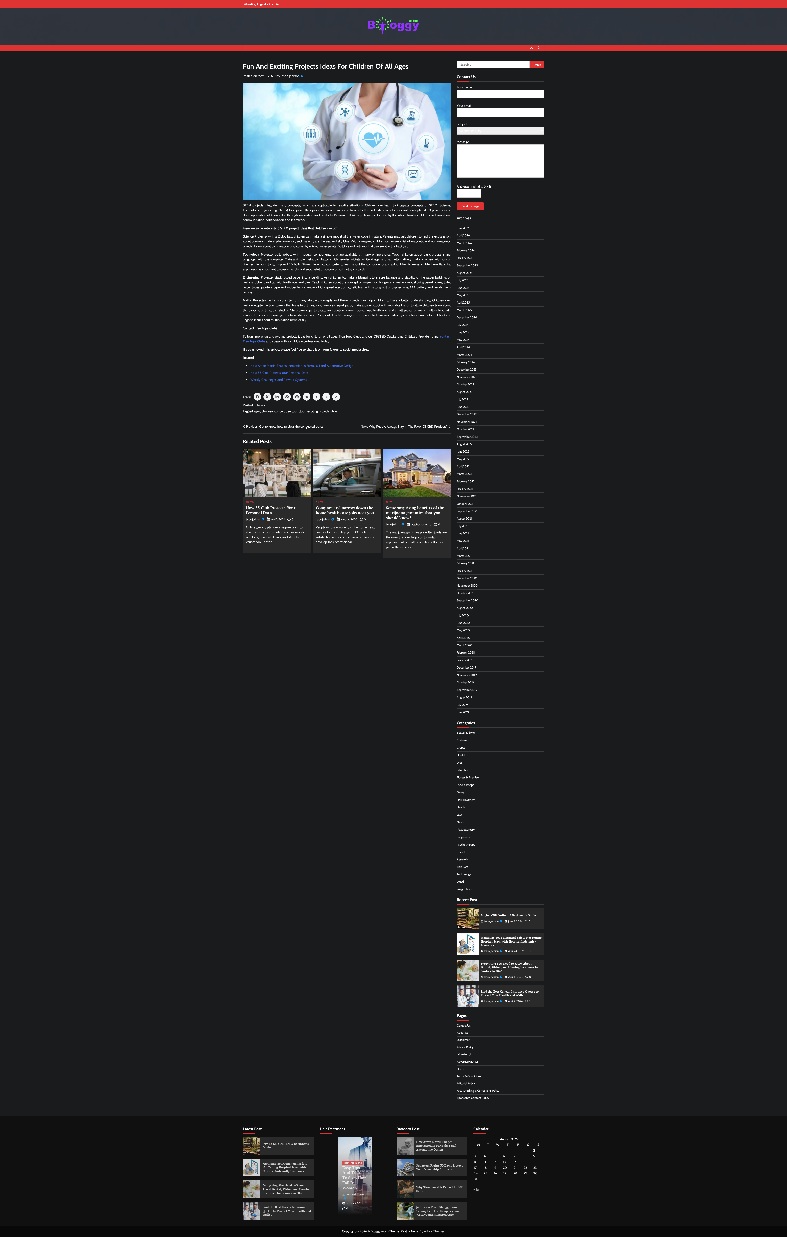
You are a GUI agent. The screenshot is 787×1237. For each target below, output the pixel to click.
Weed (460, 881)
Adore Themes (434, 1231)
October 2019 (465, 682)
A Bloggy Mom (378, 1231)
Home (460, 1069)
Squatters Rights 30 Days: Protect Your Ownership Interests (439, 1167)
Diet (459, 762)
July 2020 (463, 615)
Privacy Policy (465, 1047)
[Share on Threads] (326, 397)
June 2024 (463, 332)
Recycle (461, 852)
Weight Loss (464, 889)
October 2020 (466, 593)
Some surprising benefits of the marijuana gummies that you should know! (415, 513)
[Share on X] (267, 397)
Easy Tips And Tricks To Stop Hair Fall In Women (354, 1177)
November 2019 (467, 675)
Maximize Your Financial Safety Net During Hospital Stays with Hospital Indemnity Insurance (511, 941)
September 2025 (467, 265)
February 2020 (466, 652)
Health (461, 807)
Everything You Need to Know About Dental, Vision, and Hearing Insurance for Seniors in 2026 (510, 967)
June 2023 (463, 407)
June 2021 (463, 533)
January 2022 (465, 489)
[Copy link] (336, 397)
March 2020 (464, 645)
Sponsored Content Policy (473, 1098)
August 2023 (464, 392)
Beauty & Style (466, 732)
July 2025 (462, 280)
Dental (461, 755)
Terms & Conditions (469, 1076)
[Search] (539, 48)
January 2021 (465, 571)
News (261, 405)
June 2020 (463, 623)
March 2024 (464, 355)
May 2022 (463, 459)
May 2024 (463, 340)
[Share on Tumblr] (316, 397)
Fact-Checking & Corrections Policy (478, 1091)
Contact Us (464, 1025)
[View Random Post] (532, 48)
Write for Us (464, 1054)
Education (463, 770)
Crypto (461, 747)
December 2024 (467, 317)
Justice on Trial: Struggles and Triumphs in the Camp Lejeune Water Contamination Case (438, 1211)
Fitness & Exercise (468, 777)
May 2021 (463, 541)
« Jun (476, 1190)
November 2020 (467, 585)
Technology (464, 874)
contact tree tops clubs (290, 411)
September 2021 (467, 511)
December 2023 (467, 369)
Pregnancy (463, 837)
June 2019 (463, 712)
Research (462, 859)
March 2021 (464, 556)
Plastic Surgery (466, 829)
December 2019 (466, 667)
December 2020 (467, 578)
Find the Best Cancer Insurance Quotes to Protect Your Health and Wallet (510, 993)
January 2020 (465, 660)
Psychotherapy (466, 844)
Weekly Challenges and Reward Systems (278, 380)
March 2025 (464, 310)
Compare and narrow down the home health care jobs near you (345, 510)
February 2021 (465, 563)
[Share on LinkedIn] (277, 397)
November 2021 (467, 496)
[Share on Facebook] (257, 397)
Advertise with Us (467, 1061)
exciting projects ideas (322, 411)
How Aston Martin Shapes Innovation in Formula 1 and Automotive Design (301, 366)
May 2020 (463, 630)
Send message (470, 206)
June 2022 (463, 451)
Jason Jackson (290, 76)
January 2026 (465, 258)
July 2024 (462, 325)
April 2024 (463, 347)
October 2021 (465, 504)
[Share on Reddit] (306, 397)
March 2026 (464, 243)
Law (459, 814)
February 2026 (466, 250)
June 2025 (463, 288)
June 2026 (463, 228)
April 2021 (463, 548)
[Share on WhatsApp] (287, 397)
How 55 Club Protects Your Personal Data (279, 373)
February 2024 (466, 362)
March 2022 (464, 474)
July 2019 (462, 705)
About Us (462, 1033)
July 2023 (462, 399)
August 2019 (464, 697)
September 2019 (467, 690)
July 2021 (462, 526)
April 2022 (463, 466)
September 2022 (467, 437)
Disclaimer (463, 1040)
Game (460, 792)
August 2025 (464, 273)
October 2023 (465, 384)
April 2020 (463, 638)
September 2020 (467, 600)
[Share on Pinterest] (297, 397)
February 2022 (465, 481)
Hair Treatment (466, 800)
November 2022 (467, 422)
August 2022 (464, 444)
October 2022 (465, 429)
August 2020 (465, 608)
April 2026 (463, 235)
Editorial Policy (466, 1083)
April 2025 (463, 302)
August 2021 (464, 518)
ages (257, 411)
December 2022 (467, 414)
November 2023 (467, 377)
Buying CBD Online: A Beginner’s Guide (508, 915)
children (267, 411)
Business (462, 740)
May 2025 (463, 295)
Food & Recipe (465, 785)
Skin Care (462, 867)
